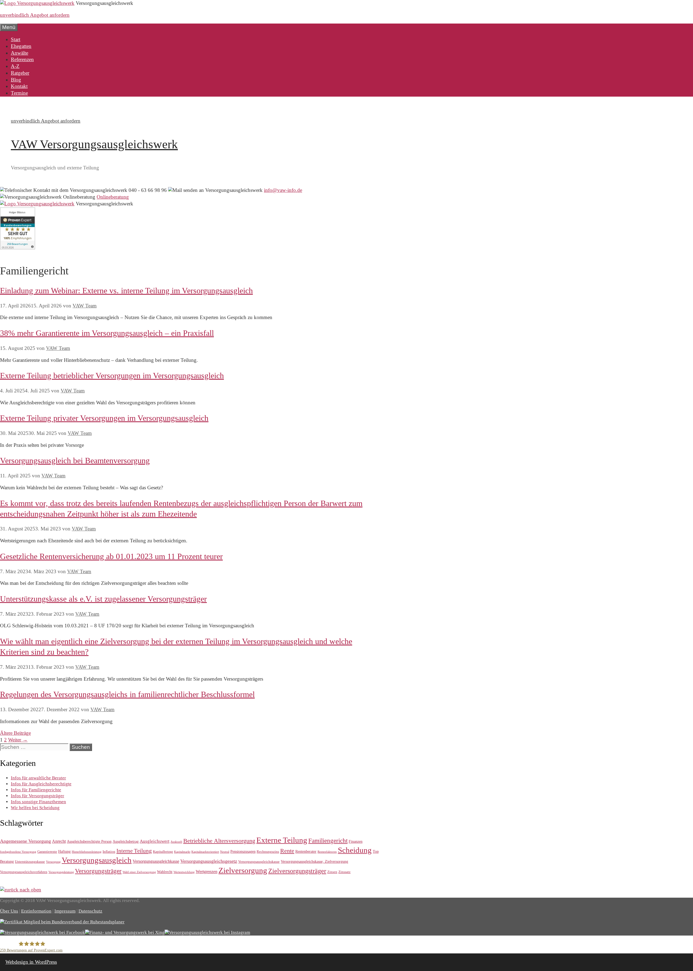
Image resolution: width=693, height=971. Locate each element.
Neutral (224, 851)
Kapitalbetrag (163, 851)
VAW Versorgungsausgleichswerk (94, 144)
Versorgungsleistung (61, 872)
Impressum (65, 911)
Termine (19, 93)
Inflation (109, 851)
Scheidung (355, 850)
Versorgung (53, 861)
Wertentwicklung (184, 872)
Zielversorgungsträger (297, 870)
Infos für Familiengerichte (36, 789)
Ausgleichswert (154, 841)
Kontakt (19, 86)
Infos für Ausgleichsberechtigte (41, 783)
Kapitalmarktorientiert (205, 851)
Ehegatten (21, 46)
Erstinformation (36, 911)
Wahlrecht (164, 872)
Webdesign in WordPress (31, 962)
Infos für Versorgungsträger (37, 795)
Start (15, 39)
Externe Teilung (281, 840)
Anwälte (19, 53)
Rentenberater (305, 851)
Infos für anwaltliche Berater (38, 777)
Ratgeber (20, 73)
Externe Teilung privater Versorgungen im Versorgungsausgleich (104, 418)
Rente (287, 850)
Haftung (64, 851)
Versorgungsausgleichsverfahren (23, 872)
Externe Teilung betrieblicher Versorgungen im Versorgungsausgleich (112, 375)
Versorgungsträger (98, 870)
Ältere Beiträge (15, 733)
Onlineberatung (113, 197)
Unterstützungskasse (30, 862)
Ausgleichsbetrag (126, 841)
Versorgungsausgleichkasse (156, 861)
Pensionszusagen (243, 851)
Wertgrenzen (206, 871)
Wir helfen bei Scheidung (35, 807)
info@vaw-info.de (283, 190)
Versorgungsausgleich (97, 860)
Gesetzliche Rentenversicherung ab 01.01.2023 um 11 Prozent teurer (111, 556)
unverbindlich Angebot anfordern (35, 15)
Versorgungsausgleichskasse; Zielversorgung (314, 861)
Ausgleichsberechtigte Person (89, 841)
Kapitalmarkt (182, 851)
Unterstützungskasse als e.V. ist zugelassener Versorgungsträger (103, 598)
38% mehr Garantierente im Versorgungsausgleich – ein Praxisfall (107, 333)
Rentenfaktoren (327, 851)
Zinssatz (344, 872)
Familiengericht (328, 840)
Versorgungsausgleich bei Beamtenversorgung (75, 460)
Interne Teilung (134, 851)
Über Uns (9, 911)
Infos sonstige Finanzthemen (38, 801)
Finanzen (355, 841)
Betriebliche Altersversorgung (219, 840)
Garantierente (47, 851)
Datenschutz (90, 911)
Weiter (18, 740)
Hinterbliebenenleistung (87, 851)
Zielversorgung (242, 870)
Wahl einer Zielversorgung (139, 872)
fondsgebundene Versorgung (18, 851)
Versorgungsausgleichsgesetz (208, 861)
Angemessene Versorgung (25, 841)
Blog (16, 80)
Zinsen (332, 872)
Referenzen (22, 59)
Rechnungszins (268, 851)
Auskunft (176, 841)
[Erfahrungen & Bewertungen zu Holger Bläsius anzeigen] (17, 248)
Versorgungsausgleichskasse (259, 862)
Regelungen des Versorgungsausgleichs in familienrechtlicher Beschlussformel (127, 694)
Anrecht (59, 841)
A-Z (15, 66)
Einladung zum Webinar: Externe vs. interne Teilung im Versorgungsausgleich (126, 290)
